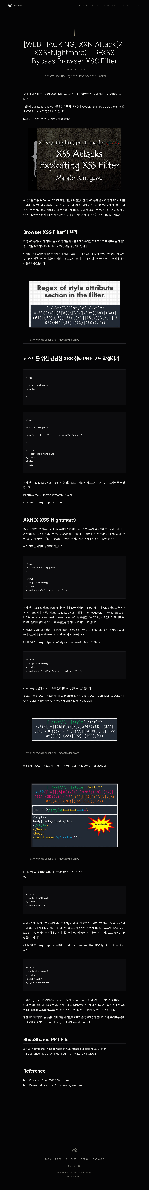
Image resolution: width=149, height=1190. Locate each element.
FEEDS (85, 1159)
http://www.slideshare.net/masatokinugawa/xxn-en (54, 1085)
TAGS (48, 1159)
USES (58, 1159)
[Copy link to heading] (80, 232)
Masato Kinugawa (85, 1053)
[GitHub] (69, 1166)
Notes (96, 5)
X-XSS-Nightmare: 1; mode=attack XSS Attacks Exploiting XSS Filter (64, 1048)
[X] (74, 1166)
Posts (83, 5)
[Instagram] (79, 1166)
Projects (110, 5)
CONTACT (71, 1159)
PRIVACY (98, 1159)
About (125, 5)
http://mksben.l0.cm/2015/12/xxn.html (46, 1080)
